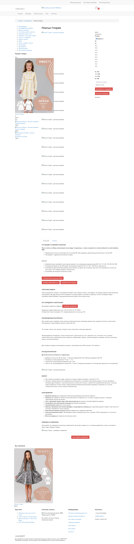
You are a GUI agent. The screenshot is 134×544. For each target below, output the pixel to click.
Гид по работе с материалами (28, 517)
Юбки (20, 41)
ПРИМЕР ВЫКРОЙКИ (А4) (51, 282)
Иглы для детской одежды (26, 522)
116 (96, 50)
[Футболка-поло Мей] (27, 133)
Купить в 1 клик (100, 85)
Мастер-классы (38, 13)
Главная (20, 13)
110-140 (97, 74)
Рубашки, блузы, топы (25, 34)
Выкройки (28, 13)
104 (96, 45)
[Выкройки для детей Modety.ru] (51, 7)
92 (95, 41)
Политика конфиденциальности (77, 513)
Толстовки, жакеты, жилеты (27, 32)
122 (96, 52)
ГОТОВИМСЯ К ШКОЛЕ (26, 28)
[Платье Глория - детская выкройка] (53, 32)
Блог (47, 13)
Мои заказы (71, 528)
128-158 (97, 76)
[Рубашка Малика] (26, 121)
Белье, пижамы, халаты (26, 43)
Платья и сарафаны (25, 37)
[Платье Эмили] (34, 85)
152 (96, 64)
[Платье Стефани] (26, 127)
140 (96, 59)
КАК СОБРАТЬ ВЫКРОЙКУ (80, 437)
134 (96, 57)
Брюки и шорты (23, 39)
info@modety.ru (20, 9)
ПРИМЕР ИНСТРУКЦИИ (69, 282)
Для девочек (28, 21)
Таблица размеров (75, 2)
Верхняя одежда (24, 30)
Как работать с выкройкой (104, 89)
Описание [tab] (46, 241)
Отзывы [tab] (54, 241)
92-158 (97, 78)
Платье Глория (18, 504)
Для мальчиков (23, 48)
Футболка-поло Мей (21, 136)
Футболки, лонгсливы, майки (27, 35)
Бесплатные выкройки (25, 50)
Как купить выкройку (102, 93)
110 (96, 48)
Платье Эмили (19, 114)
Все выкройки (23, 26)
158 (96, 66)
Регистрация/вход (104, 2)
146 (96, 61)
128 (96, 55)
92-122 (97, 72)
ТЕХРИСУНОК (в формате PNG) (52, 278)
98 (95, 43)
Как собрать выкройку (90, 2)
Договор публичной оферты (76, 516)
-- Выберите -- (99, 39)
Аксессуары (22, 45)
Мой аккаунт (72, 525)
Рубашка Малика (20, 123)
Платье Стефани (20, 129)
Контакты (54, 13)
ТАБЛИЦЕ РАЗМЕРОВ (70, 306)
